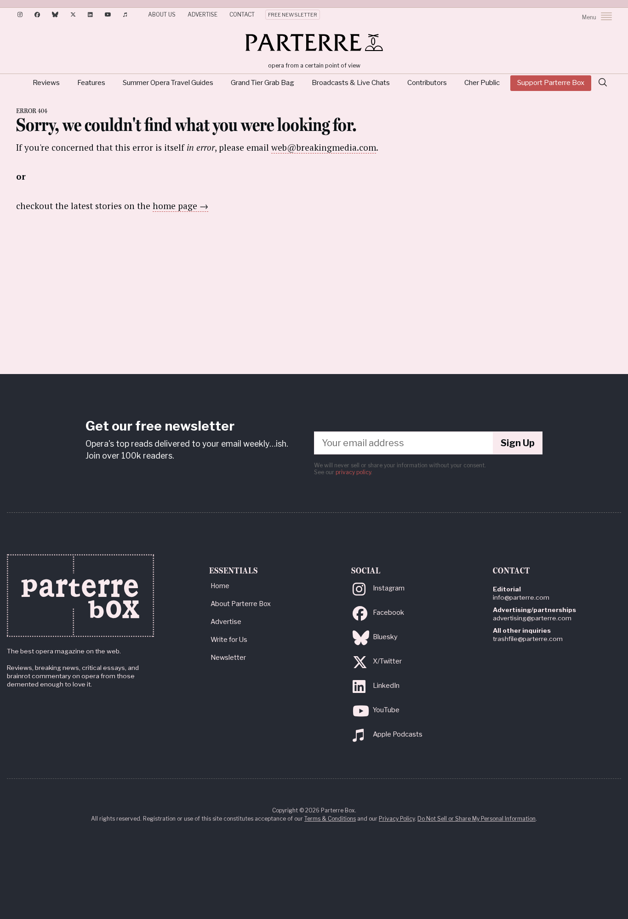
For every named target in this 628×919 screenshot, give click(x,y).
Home (220, 586)
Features (91, 83)
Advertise (202, 14)
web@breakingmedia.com (323, 147)
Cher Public (482, 83)
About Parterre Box (241, 604)
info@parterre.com (521, 597)
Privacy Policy (397, 818)
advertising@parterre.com (532, 618)
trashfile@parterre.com (528, 638)
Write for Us (229, 639)
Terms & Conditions (330, 818)
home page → (180, 205)
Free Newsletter (292, 14)
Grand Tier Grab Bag (262, 83)
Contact (242, 14)
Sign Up (518, 442)
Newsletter (228, 657)
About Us (162, 14)
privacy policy (353, 472)
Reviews (46, 83)
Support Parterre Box (550, 83)
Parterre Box (314, 42)
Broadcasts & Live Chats (351, 83)
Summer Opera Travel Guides (168, 83)
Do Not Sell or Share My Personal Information (476, 818)
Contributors (427, 83)
